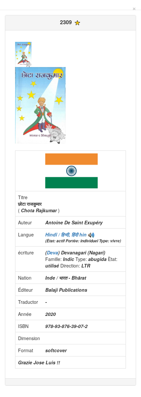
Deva (52, 252)
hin (83, 234)
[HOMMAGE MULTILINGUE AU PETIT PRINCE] (91, 234)
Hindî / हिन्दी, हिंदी (62, 234)
